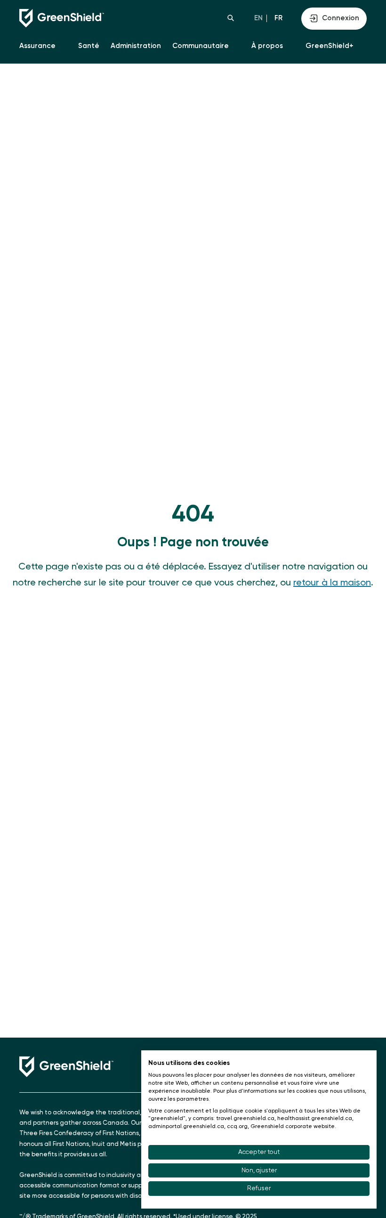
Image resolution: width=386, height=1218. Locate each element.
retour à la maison (332, 583)
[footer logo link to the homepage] (66, 1066)
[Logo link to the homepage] (106, 18)
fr (278, 18)
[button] (230, 18)
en (258, 18)
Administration (136, 45)
